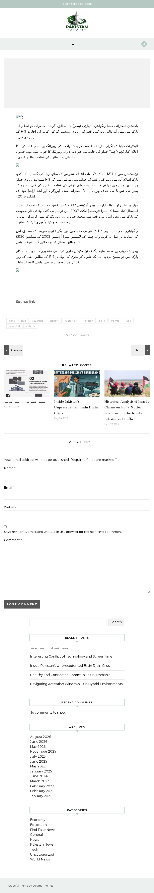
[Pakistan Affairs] (77, 22)
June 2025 (38, 761)
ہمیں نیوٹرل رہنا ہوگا (25, 401)
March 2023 (39, 781)
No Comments (77, 335)
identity (54, 320)
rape (128, 320)
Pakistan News (41, 844)
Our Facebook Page (77, 4)
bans (12, 320)
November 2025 (43, 751)
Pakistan (88, 320)
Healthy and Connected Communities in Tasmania (70, 675)
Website (10, 507)
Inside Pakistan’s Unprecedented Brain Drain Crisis (76, 407)
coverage (37, 320)
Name (10, 468)
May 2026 (38, 747)
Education (38, 825)
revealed (14, 325)
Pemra (115, 320)
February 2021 (41, 791)
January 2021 (40, 796)
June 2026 (38, 742)
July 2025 (38, 756)
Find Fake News (42, 830)
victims (30, 325)
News (34, 840)
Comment (13, 540)
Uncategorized (42, 854)
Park (102, 320)
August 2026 (40, 737)
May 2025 (38, 766)
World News (40, 859)
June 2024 (39, 776)
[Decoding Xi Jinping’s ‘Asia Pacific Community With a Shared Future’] (141, 350)
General (36, 835)
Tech (34, 849)
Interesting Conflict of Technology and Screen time (71, 656)
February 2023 (42, 786)
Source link (25, 302)
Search (116, 622)
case (23, 320)
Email (9, 487)
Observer (71, 320)
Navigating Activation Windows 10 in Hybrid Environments (76, 684)
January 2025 (41, 771)
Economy (37, 820)
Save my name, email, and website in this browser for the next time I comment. (63, 532)
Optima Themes (42, 885)
